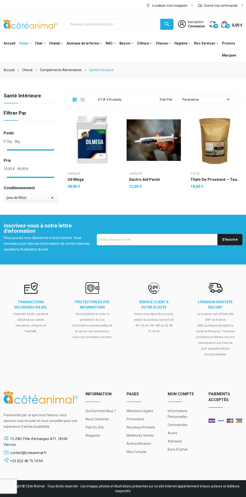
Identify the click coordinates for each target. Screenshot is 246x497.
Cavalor (74, 173)
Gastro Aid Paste (144, 179)
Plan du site (95, 427)
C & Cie (195, 173)
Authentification (139, 444)
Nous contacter (97, 419)
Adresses (175, 441)
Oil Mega (76, 179)
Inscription (195, 22)
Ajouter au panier (92, 202)
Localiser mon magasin (169, 5)
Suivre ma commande (220, 5)
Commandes (177, 425)
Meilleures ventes (140, 435)
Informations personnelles (177, 414)
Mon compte (136, 452)
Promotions (135, 419)
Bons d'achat (178, 449)
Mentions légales (140, 411)
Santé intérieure (22, 96)
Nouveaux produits (141, 427)
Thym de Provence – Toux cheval (215, 179)
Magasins (93, 435)
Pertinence (206, 99)
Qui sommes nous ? (101, 411)
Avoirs (172, 433)
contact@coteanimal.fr (28, 453)
